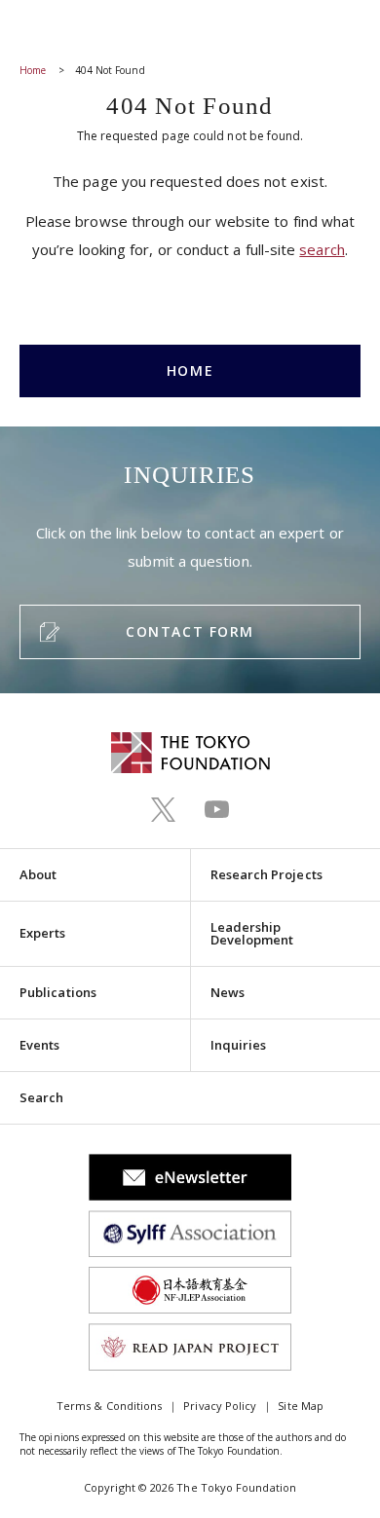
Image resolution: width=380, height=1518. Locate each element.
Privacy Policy (219, 1405)
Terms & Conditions (109, 1405)
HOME (190, 370)
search (321, 249)
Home (32, 70)
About (38, 874)
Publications (57, 992)
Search (41, 1097)
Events (39, 1045)
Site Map (300, 1405)
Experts (42, 933)
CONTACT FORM (189, 631)
